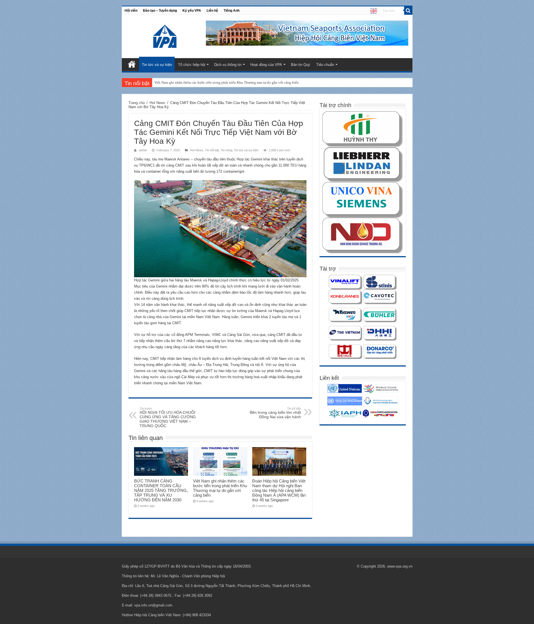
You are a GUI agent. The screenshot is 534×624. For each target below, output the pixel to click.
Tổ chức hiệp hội (191, 65)
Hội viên (131, 11)
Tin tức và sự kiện (157, 65)
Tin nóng (226, 150)
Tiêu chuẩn (325, 65)
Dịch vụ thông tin (227, 65)
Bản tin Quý (300, 65)
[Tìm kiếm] (408, 10)
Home (132, 64)
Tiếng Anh (231, 11)
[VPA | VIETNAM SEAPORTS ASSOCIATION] (165, 35)
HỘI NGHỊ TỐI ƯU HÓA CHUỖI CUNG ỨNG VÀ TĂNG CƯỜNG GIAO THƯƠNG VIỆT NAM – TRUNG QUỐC (168, 417)
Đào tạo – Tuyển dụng (160, 11)
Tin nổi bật (212, 150)
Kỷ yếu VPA (191, 11)
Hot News (157, 103)
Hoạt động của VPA (266, 65)
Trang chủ (136, 103)
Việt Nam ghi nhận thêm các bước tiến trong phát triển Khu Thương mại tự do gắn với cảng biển (226, 82)
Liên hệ (212, 11)
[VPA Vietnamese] (373, 11)
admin (143, 150)
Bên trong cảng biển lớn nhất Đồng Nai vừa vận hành (275, 413)
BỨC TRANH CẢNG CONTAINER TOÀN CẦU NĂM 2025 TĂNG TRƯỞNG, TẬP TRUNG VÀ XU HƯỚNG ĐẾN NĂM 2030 (161, 490)
